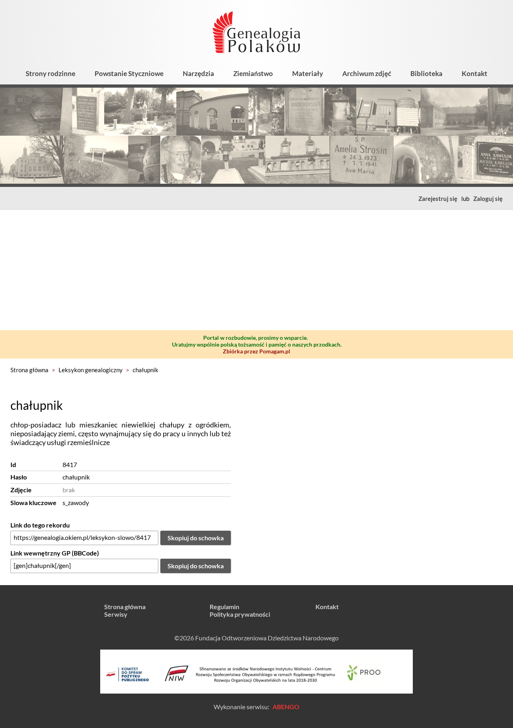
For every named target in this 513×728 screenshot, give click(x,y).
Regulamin (224, 606)
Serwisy (115, 614)
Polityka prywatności (240, 614)
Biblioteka (426, 73)
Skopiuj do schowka (196, 537)
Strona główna (29, 369)
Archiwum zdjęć (366, 73)
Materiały (307, 73)
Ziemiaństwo (253, 73)
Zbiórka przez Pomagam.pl (256, 351)
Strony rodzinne (50, 73)
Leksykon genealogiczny (91, 369)
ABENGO (286, 706)
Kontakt (474, 73)
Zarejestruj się (437, 198)
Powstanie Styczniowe (129, 73)
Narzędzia (198, 73)
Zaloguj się (488, 198)
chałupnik (145, 369)
